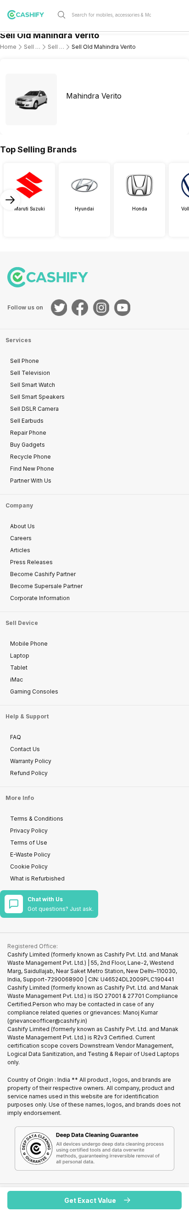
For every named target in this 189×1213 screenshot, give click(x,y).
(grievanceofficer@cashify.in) (47, 1020)
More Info (20, 797)
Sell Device (22, 622)
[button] (94, 1200)
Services (18, 340)
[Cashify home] (29, 14)
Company (19, 505)
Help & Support (27, 716)
